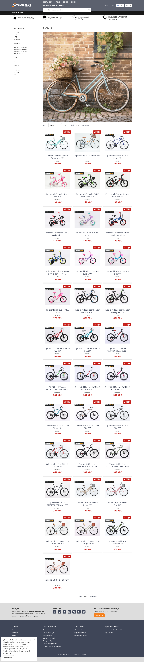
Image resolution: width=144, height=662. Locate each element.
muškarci (17, 70)
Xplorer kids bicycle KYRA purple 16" (87, 272)
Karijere (14, 635)
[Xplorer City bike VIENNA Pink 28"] (117, 489)
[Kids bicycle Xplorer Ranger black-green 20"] (117, 296)
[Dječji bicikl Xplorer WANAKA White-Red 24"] (87, 373)
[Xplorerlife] (22, 6)
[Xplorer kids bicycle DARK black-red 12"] (57, 219)
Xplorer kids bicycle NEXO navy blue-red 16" (117, 233)
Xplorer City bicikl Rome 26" (87, 155)
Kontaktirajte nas (49, 630)
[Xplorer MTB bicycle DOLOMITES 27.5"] (117, 528)
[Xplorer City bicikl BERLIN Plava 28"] (117, 142)
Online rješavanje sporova (52, 646)
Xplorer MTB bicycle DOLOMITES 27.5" (117, 542)
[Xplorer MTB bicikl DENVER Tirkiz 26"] (57, 412)
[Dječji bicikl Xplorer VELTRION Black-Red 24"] (117, 335)
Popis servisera (48, 635)
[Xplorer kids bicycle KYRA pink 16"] (57, 296)
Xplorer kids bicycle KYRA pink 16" (57, 311)
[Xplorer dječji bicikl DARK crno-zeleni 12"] (87, 181)
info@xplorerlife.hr (83, 19)
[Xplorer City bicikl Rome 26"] (87, 142)
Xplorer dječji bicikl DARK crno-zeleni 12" (87, 195)
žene (15, 74)
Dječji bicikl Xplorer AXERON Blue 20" (87, 349)
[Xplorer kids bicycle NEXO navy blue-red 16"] (117, 219)
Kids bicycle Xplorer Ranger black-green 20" (117, 311)
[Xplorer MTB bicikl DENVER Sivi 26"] (87, 412)
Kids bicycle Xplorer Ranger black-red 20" (117, 195)
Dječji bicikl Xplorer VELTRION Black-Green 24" (57, 388)
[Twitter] (59, 612)
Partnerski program (80, 635)
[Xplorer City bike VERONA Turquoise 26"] (57, 528)
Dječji (16, 35)
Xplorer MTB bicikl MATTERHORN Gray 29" (57, 503)
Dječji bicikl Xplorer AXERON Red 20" (57, 349)
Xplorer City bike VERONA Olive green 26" (87, 542)
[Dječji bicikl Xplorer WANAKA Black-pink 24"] (117, 373)
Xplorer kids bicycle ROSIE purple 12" (87, 233)
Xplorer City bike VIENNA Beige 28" (87, 503)
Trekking (17, 39)
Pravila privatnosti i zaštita (113, 630)
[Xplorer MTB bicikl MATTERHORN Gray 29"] (57, 489)
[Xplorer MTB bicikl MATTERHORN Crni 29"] (87, 451)
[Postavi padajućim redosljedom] (66, 125)
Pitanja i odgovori (49, 641)
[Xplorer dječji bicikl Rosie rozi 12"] (57, 181)
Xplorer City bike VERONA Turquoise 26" (57, 542)
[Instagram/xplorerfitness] (79, 612)
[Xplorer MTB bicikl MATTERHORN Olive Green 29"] (117, 451)
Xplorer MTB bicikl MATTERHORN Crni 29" (87, 465)
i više (19, 54)
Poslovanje (15, 633)
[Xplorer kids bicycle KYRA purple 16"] (87, 258)
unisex (16, 72)
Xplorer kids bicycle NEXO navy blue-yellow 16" (57, 272)
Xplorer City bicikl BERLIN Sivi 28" (117, 426)
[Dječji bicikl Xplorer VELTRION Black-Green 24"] (57, 373)
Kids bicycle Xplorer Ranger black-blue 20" (87, 311)
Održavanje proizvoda (50, 644)
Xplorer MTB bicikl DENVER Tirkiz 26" (57, 426)
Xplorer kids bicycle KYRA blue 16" (117, 272)
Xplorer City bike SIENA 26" (57, 580)
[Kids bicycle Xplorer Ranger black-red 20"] (117, 181)
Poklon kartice (78, 630)
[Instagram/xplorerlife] (74, 612)
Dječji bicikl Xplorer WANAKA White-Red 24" (87, 388)
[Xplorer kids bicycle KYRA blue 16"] (117, 258)
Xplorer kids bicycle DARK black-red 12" (57, 233)
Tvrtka (14, 630)
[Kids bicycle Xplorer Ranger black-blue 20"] (87, 296)
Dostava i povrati (49, 638)
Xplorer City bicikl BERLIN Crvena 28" (57, 465)
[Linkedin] (64, 612)
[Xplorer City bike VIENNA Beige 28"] (87, 489)
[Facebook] (54, 612)
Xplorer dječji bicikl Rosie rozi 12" (57, 195)
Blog (106, 5)
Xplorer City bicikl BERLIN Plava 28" (117, 156)
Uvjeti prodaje (109, 633)
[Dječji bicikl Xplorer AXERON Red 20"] (57, 335)
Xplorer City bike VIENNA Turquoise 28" (57, 156)
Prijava (112, 5)
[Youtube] (83, 612)
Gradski (16, 32)
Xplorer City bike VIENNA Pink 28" (117, 503)
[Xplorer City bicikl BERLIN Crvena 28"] (57, 451)
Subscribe (99, 615)
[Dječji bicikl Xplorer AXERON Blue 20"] (87, 335)
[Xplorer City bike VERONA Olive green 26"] (87, 528)
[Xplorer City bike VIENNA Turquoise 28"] (57, 142)
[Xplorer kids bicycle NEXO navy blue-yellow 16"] (57, 258)
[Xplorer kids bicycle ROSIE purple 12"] (87, 219)
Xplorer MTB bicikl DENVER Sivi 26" (87, 426)
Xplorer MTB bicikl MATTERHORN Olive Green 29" (117, 466)
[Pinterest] (69, 612)
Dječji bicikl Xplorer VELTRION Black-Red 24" (117, 349)
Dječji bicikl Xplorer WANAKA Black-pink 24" (117, 388)
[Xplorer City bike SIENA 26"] (57, 566)
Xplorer (14, 13)
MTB (15, 37)
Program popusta (80, 633)
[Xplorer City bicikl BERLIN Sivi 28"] (117, 412)
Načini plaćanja (48, 633)
